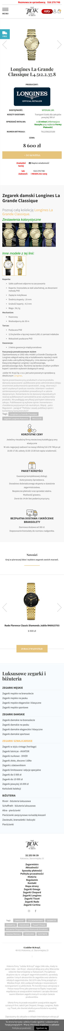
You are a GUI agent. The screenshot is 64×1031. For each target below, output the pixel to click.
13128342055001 (35, 920)
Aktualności (32, 867)
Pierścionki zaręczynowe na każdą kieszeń (24, 815)
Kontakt (32, 883)
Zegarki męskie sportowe (15, 707)
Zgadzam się (41, 1028)
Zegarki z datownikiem (14, 765)
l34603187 (19, 920)
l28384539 (51, 920)
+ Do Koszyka (32, 155)
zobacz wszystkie (32, 648)
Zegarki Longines (32, 895)
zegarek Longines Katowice (16, 418)
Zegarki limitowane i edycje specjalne (21, 770)
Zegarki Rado (32, 901)
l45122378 (36, 418)
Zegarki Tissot (32, 898)
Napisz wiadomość (40, 163)
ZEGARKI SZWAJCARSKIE (17, 741)
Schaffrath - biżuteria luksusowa (18, 805)
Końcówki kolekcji (11, 788)
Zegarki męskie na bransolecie (18, 693)
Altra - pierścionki (11, 810)
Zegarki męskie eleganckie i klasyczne (21, 702)
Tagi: (8, 920)
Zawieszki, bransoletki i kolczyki (18, 819)
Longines (18, 375)
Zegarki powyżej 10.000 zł (15, 784)
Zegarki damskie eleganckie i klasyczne (22, 729)
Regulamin (32, 880)
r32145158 (24, 925)
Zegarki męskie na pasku (15, 698)
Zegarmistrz (32, 864)
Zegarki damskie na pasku (15, 724)
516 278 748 (53, 2)
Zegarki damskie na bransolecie (18, 720)
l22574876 (42, 934)
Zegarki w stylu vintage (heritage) (19, 746)
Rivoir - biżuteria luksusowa (16, 801)
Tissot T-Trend (39, 925)
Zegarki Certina (32, 904)
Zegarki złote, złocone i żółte (17, 760)
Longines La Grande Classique (27, 211)
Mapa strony (32, 886)
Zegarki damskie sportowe (16, 734)
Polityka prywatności (31, 873)
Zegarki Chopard (32, 892)
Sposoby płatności (32, 870)
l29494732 (10, 925)
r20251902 (29, 934)
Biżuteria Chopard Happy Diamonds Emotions (27, 929)
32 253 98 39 (32, 855)
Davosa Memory (13, 934)
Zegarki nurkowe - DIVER (14, 756)
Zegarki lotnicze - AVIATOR (15, 751)
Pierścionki (8, 824)
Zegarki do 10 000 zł (12, 779)
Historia (32, 876)
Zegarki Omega (32, 889)
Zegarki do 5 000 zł (11, 774)
